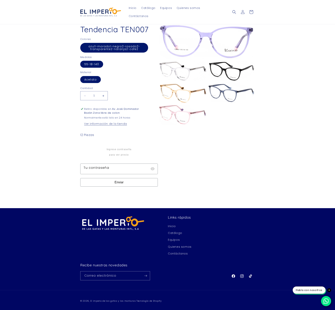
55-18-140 (91, 64)
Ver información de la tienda (105, 124)
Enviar (119, 182)
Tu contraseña (96, 167)
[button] (234, 12)
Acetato (90, 79)
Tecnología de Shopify (149, 300)
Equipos (174, 240)
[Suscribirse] (145, 275)
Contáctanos (178, 253)
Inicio (172, 226)
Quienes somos (180, 247)
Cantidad (86, 88)
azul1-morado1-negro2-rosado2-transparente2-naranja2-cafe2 (114, 47)
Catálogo (175, 233)
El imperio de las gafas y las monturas (113, 300)
